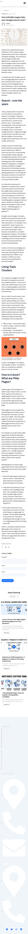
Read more (6, 632)
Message (4, 557)
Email (3, 572)
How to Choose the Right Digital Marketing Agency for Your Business (14, 621)
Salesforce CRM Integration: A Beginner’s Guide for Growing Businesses (13, 659)
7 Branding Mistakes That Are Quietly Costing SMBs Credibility (13, 695)
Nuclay (8, 23)
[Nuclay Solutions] (1, 1)
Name (3, 565)
